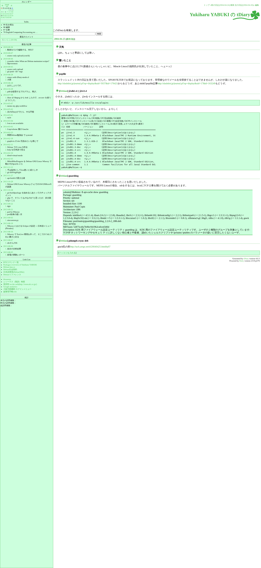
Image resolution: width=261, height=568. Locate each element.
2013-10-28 (8, 190)
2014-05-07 (8, 104)
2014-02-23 (8, 133)
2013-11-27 (8, 176)
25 (1, 17)
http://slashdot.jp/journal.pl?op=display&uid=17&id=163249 (186, 83)
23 (10, 15)
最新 (232, 5)
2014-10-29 (8, 89)
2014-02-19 (8, 139)
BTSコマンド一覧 (11, 262)
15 (9, 14)
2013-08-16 (8, 232)
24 (12, 15)
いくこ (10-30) (10, 40)
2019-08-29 (8, 75)
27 (5, 17)
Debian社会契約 (10, 269)
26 (3, 17)
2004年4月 (7, 5)
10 (12, 12)
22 (9, 15)
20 (5, 15)
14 (7, 14)
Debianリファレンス (12, 275)
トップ (207, 5)
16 (10, 14)
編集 (257, 5)
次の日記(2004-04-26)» (245, 5)
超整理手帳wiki (10, 292)
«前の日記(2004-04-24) (220, 5)
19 (3, 15)
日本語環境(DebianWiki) (13, 272)
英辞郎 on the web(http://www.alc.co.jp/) (20, 284)
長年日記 (70, 39)
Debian (63, 91)
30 (10, 17)
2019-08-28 (8, 83)
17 (12, 14)
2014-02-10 (8, 153)
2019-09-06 (8, 59)
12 (3, 14)
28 (7, 17)
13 (5, 14)
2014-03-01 (8, 127)
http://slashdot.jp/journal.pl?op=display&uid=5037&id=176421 (88, 83)
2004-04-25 (59, 39)
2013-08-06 (8, 246)
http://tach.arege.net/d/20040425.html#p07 (90, 246)
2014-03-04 (8, 121)
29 (9, 17)
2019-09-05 (8, 67)
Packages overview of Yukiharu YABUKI (20, 265)
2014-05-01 (8, 115)
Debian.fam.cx (9, 267)
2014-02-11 (8, 145)
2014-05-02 (8, 109)
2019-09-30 (8, 47)
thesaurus (7, 279)
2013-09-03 (8, 218)
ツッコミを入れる (67, 253)
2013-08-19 (8, 223)
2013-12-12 (8, 167)
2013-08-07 (8, 240)
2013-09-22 (8, 204)
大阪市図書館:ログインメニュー (17, 289)
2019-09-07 (8, 53)
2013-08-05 (8, 252)
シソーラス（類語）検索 (14, 282)
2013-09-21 (8, 210)
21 (7, 15)
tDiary (246, 259)
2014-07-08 (8, 95)
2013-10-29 (8, 182)
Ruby (241, 261)
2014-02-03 (8, 159)
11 (1, 14)
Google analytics (10, 287)
